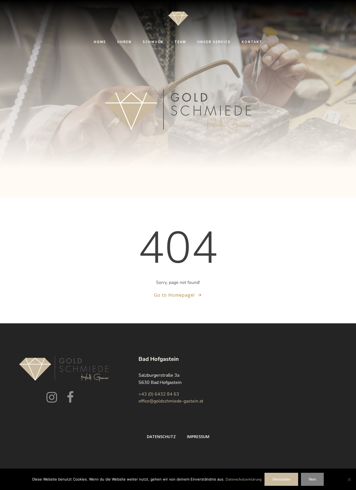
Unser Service (214, 41)
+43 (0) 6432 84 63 (159, 394)
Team (180, 41)
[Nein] (349, 479)
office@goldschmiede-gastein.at (171, 401)
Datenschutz (161, 436)
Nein (312, 479)
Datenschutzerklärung (244, 479)
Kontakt (252, 41)
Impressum (198, 436)
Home (100, 41)
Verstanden (281, 479)
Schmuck (153, 41)
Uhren (124, 41)
